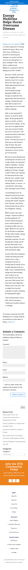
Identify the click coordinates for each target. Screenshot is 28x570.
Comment (6, 344)
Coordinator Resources (14, 524)
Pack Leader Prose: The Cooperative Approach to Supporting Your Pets (11, 417)
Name (5, 362)
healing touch (21, 34)
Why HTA (14, 496)
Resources (14, 528)
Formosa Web (19, 562)
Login (11, 520)
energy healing (6, 34)
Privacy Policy (14, 508)
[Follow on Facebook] (10, 480)
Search (22, 407)
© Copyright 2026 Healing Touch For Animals (13, 559)
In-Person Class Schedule (14, 544)
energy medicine (14, 34)
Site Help (14, 552)
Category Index (14, 548)
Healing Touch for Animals (10, 32)
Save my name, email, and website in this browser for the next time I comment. (12, 387)
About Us (14, 500)
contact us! (11, 322)
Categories (6, 451)
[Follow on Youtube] (17, 480)
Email (5, 370)
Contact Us (14, 504)
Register (16, 520)
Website (5, 377)
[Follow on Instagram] (14, 480)
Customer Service (14, 532)
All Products (14, 540)
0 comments (6, 37)
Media (14, 512)
